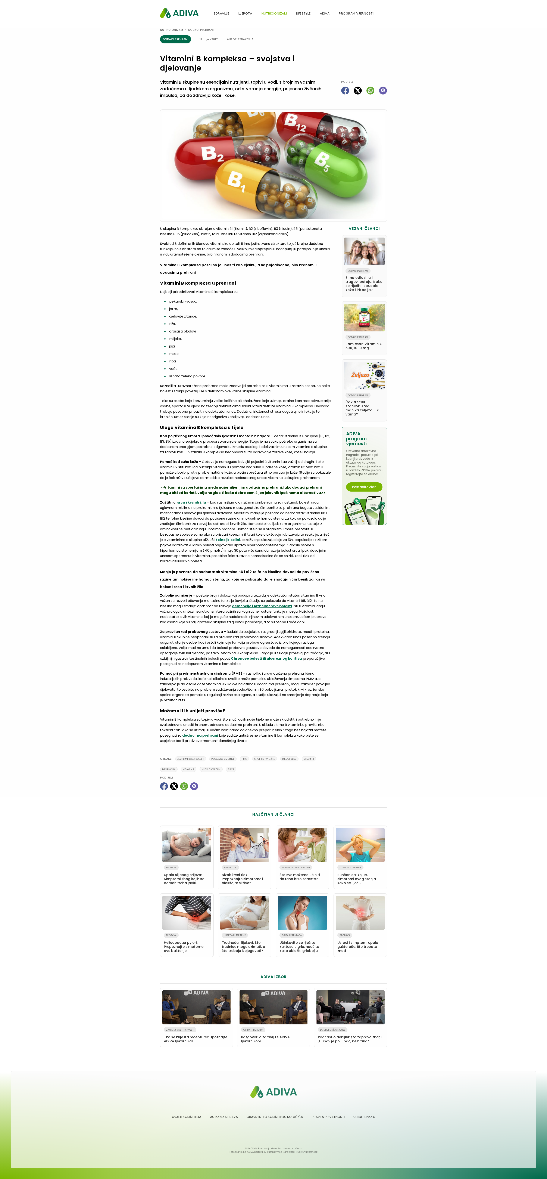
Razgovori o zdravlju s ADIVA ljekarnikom (265, 1036)
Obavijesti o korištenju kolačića (275, 1116)
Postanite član (364, 487)
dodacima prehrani (200, 735)
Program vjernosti (356, 13)
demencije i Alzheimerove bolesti (262, 606)
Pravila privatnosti (328, 1116)
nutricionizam (211, 769)
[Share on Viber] (383, 91)
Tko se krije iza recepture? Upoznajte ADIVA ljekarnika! (195, 1036)
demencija (168, 769)
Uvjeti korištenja (186, 1116)
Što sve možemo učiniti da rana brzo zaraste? (299, 873)
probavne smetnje (222, 759)
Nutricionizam (274, 13)
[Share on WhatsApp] (370, 91)
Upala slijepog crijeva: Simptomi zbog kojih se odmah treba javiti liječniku (184, 876)
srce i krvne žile (264, 759)
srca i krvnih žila (191, 502)
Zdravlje (221, 13)
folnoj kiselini (228, 539)
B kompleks (289, 759)
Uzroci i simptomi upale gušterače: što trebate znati (357, 943)
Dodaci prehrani (201, 30)
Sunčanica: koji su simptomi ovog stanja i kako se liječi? (357, 875)
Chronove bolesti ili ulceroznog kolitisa (266, 658)
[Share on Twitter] (358, 91)
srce (231, 769)
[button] (385, 13)
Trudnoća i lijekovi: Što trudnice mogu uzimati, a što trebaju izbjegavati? (243, 943)
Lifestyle (303, 13)
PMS (244, 759)
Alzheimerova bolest (190, 759)
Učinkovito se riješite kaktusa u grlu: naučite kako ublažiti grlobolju (299, 943)
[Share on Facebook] (345, 91)
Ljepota (245, 13)
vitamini (309, 759)
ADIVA (324, 13)
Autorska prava (224, 1116)
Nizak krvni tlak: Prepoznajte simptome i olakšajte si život (242, 875)
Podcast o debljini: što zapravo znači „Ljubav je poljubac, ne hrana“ (350, 1036)
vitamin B (188, 769)
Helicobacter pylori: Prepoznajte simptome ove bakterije (183, 943)
